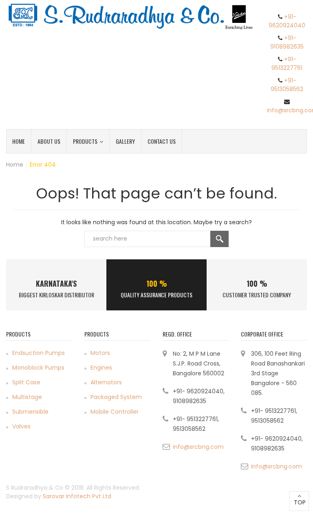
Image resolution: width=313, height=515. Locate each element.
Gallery (125, 141)
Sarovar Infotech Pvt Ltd (77, 496)
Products (85, 141)
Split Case (26, 382)
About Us (48, 141)
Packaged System (116, 397)
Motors (100, 353)
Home (18, 141)
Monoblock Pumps (38, 367)
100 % (156, 283)
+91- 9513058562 (287, 84)
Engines (101, 367)
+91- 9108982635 (287, 42)
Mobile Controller (114, 412)
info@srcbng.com (198, 447)
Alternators (106, 382)
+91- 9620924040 (287, 21)
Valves (21, 426)
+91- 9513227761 (286, 63)
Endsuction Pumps (38, 353)
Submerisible (30, 412)
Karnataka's (56, 283)
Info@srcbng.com (276, 466)
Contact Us (162, 141)
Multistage (27, 397)
